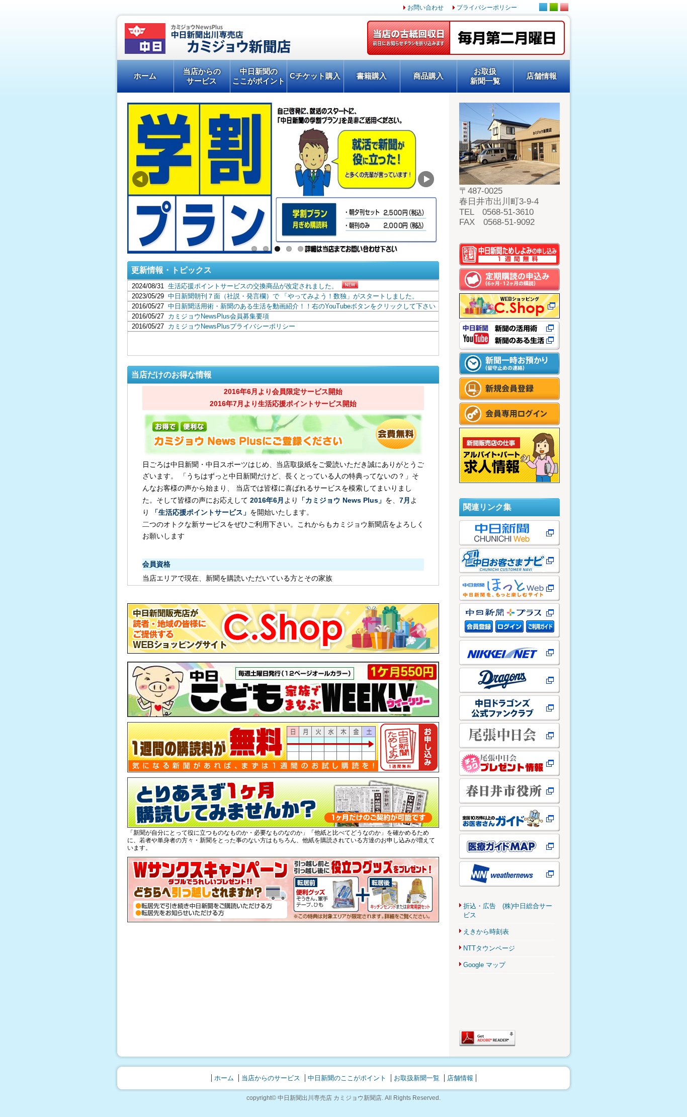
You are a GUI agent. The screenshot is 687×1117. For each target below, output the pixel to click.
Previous (140, 179)
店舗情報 (542, 75)
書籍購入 (372, 75)
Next (426, 179)
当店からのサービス (202, 76)
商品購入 (428, 75)
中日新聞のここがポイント (258, 76)
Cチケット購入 (315, 75)
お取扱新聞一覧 (485, 76)
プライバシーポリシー (487, 7)
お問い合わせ (425, 7)
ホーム (145, 75)
